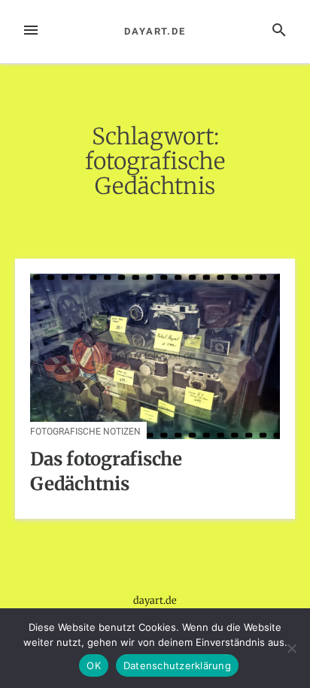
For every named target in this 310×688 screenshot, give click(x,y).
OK (94, 665)
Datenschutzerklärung (177, 665)
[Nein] (291, 648)
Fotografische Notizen (85, 431)
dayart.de (155, 31)
